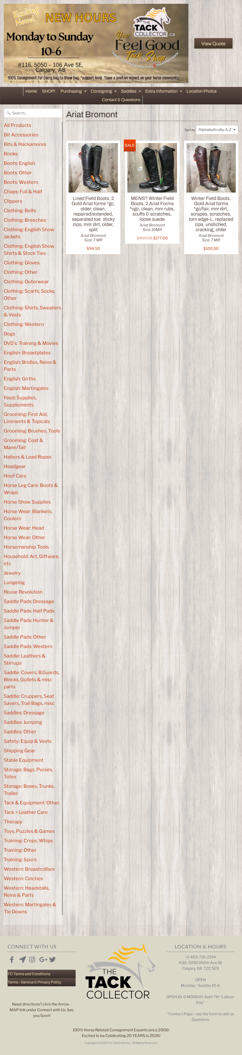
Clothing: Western (24, 324)
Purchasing (74, 92)
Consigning (104, 92)
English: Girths (20, 379)
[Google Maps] (21, 958)
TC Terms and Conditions (29, 974)
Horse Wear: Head (24, 528)
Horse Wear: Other (24, 537)
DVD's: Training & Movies (31, 343)
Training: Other (20, 850)
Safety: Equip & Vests (28, 741)
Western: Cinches (23, 878)
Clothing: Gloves (21, 263)
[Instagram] (31, 958)
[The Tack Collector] (96, 43)
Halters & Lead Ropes (28, 457)
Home (31, 91)
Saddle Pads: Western (28, 646)
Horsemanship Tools (26, 547)
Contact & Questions (121, 99)
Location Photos (201, 91)
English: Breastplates (27, 353)
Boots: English (19, 163)
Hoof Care (15, 476)
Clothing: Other (21, 272)
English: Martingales (26, 388)
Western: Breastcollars (29, 869)
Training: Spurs (20, 859)
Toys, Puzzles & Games (29, 831)
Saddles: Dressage (24, 713)
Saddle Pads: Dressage (29, 601)
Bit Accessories (21, 135)
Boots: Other (18, 173)
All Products (17, 125)
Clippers (13, 201)
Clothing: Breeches (25, 220)
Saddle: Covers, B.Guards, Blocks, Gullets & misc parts (31, 680)
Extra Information (164, 92)
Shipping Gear (19, 750)
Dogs (9, 334)
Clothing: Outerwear (26, 281)
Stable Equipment (23, 760)
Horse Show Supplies (27, 502)
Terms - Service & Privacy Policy (34, 982)
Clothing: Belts (20, 210)
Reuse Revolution (23, 592)
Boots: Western (21, 182)
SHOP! (48, 91)
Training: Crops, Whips (28, 840)
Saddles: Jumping (23, 722)
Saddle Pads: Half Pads (29, 611)
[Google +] (41, 958)
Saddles (131, 92)
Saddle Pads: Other (25, 637)
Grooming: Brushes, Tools (32, 431)
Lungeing (14, 582)
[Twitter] (51, 958)
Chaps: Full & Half (23, 191)
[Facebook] (12, 958)
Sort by (190, 130)
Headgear (15, 466)
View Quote (213, 43)
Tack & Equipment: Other (31, 803)
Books (10, 154)
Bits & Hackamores (25, 144)
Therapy (13, 822)
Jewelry (12, 573)
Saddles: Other (20, 732)
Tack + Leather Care (26, 812)
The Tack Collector (119, 1043)
